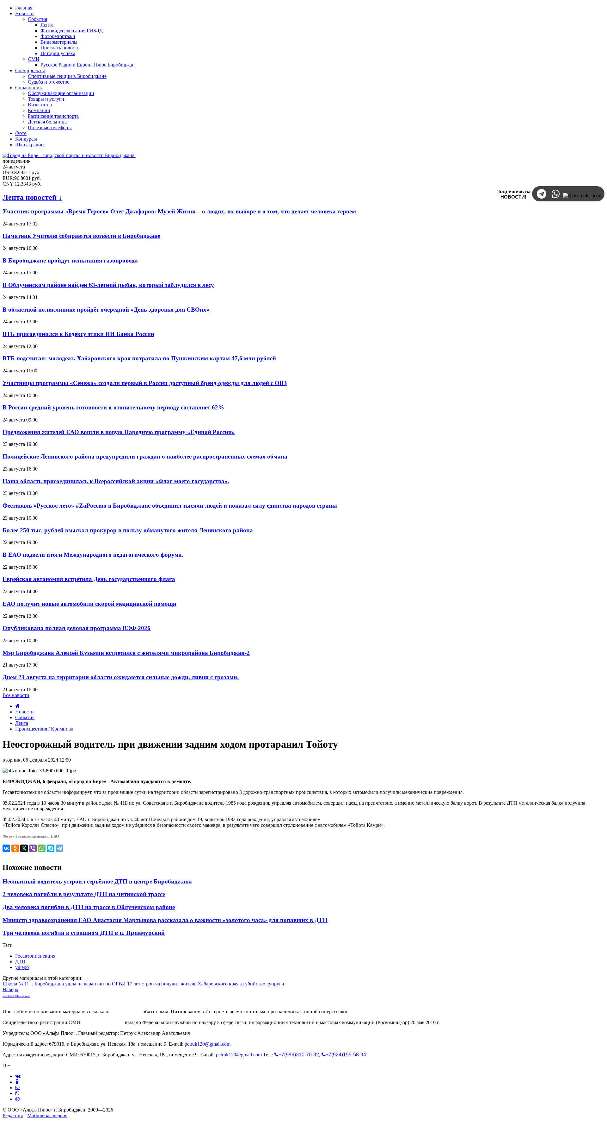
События (24, 717)
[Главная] (17, 706)
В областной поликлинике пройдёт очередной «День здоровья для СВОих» (106, 309)
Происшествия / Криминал (44, 729)
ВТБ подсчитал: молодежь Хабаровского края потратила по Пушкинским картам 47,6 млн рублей (139, 358)
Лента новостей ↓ (32, 197)
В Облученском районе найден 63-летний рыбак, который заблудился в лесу (108, 285)
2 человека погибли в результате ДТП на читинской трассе (84, 894)
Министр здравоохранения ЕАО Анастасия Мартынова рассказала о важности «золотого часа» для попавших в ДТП (165, 920)
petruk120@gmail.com (207, 1044)
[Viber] (33, 848)
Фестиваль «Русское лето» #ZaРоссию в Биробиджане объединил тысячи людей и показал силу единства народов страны (170, 505)
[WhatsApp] (42, 848)
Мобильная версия (47, 1115)
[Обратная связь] (17, 1087)
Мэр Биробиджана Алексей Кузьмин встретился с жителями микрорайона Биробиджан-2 (126, 652)
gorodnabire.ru (126, 1011)
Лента (21, 723)
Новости (24, 711)
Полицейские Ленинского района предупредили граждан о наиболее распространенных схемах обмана (145, 456)
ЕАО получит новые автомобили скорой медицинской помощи (89, 603)
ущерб (22, 967)
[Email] (17, 1099)
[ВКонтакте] (6, 848)
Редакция (13, 1115)
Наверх (10, 989)
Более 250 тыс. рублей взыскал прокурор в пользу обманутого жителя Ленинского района (128, 530)
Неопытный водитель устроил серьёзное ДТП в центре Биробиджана (97, 881)
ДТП (20, 961)
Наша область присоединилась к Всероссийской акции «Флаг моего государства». (116, 481)
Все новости (16, 695)
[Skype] (50, 848)
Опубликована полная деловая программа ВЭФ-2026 (76, 628)
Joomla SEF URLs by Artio (16, 996)
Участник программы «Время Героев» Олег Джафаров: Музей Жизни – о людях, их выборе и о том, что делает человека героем (179, 211)
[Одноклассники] (15, 848)
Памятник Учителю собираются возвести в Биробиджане (81, 235)
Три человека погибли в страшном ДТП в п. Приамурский (84, 932)
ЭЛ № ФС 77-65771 (103, 1022)
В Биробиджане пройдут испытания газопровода (70, 260)
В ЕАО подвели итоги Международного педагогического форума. (93, 554)
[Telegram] (59, 848)
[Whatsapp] (17, 1093)
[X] (24, 848)
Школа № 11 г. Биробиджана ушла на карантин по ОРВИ (64, 983)
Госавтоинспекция (35, 956)
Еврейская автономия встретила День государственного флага (89, 579)
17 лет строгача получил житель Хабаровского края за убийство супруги (205, 983)
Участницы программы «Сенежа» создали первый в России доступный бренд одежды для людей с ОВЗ (145, 383)
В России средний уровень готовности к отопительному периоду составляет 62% (113, 407)
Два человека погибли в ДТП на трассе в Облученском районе (89, 907)
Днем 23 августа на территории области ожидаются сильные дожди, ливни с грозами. (121, 677)
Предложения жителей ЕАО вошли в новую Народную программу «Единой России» (119, 432)
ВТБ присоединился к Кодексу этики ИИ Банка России (78, 334)
